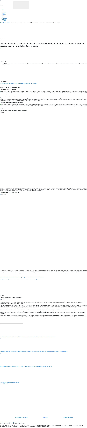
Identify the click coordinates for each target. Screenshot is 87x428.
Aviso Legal (12, 422)
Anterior (4, 383)
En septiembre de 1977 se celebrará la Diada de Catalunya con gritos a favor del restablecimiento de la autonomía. (22, 277)
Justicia (3, 13)
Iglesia (3, 15)
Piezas (4, 22)
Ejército (3, 17)
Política (3, 10)
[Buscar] (21, 5)
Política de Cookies (19, 422)
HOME (1, 22)
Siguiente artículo (15, 382)
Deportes (4, 19)
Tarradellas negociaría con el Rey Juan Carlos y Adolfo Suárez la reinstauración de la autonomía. (18, 83)
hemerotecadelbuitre (21, 417)
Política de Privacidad (4, 422)
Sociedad (4, 20)
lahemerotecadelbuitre (68, 417)
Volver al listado (9, 382)
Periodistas (4, 12)
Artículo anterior (3, 382)
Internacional (4, 18)
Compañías (4, 14)
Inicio (3, 9)
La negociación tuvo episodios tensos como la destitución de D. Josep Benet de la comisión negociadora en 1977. (22, 279)
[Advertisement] (30, 31)
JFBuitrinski (45, 417)
